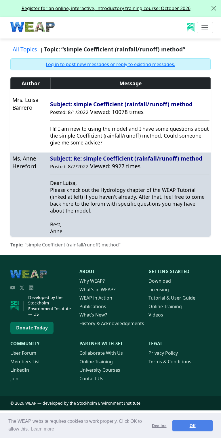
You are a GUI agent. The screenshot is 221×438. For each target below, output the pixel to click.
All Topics (25, 49)
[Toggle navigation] (205, 27)
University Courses (99, 370)
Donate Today (32, 328)
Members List (25, 361)
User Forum (23, 353)
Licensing (158, 289)
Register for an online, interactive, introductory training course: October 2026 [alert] (106, 8)
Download (159, 281)
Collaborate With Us (101, 353)
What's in (97, 289)
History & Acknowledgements (111, 323)
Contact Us (91, 378)
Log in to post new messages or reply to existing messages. (110, 64)
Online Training (165, 306)
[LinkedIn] (31, 287)
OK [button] (193, 425)
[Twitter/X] (22, 287)
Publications (92, 306)
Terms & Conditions (169, 361)
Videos (155, 315)
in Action (95, 298)
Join (14, 378)
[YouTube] (12, 287)
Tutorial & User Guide (171, 298)
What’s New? (93, 315)
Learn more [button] (42, 429)
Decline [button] (159, 425)
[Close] (214, 8)
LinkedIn (19, 370)
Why (92, 281)
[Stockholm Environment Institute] (17, 306)
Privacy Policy (163, 353)
